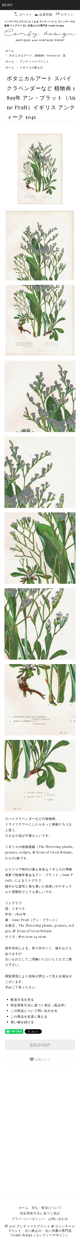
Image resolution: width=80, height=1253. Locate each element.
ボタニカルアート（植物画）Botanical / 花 (37, 55)
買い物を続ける (22, 1022)
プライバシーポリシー (28, 1219)
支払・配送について (47, 1207)
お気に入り (42, 1059)
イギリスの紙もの (31, 67)
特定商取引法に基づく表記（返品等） (39, 1005)
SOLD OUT (40, 1045)
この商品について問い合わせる (34, 1011)
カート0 (25, 14)
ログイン (67, 14)
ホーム (10, 50)
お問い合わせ (58, 1219)
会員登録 (45, 14)
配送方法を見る (22, 999)
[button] (40, 5)
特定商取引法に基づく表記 (40, 1213)
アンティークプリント (34, 61)
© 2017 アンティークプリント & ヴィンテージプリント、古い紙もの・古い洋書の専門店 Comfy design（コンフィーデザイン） (40, 1230)
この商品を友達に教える (29, 1016)
